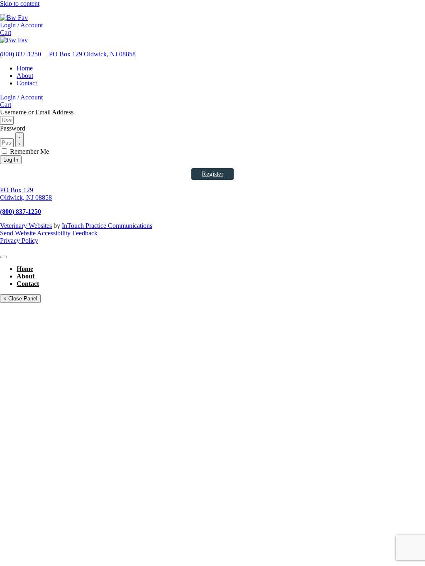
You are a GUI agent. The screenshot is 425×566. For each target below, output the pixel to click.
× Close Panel (20, 298)
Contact (27, 83)
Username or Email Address (36, 112)
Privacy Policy (19, 240)
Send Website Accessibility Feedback (49, 233)
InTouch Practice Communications (107, 225)
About (25, 75)
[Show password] (19, 139)
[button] (21, 25)
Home (25, 68)
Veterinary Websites (26, 225)
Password (12, 128)
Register (212, 173)
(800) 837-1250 (20, 54)
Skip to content (19, 3)
